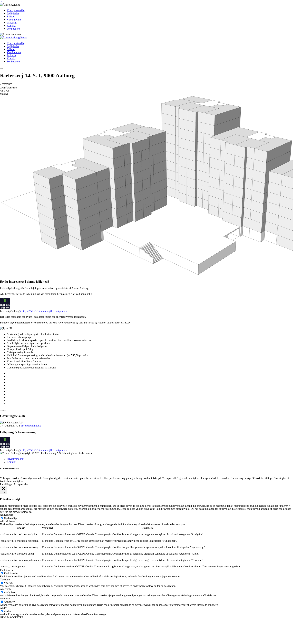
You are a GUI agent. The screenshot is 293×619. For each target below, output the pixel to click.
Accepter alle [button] (21, 484)
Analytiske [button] (6, 589)
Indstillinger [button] (6, 484)
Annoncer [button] (5, 598)
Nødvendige (10, 518)
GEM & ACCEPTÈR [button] (12, 617)
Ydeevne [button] (5, 579)
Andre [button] (3, 607)
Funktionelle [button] (6, 570)
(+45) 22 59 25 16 (30, 311)
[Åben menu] (1, 68)
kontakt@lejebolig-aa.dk (54, 311)
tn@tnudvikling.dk (31, 425)
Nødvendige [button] (6, 514)
